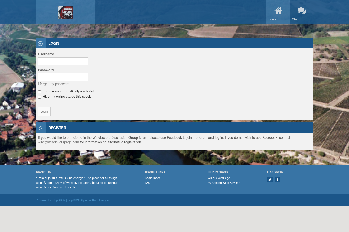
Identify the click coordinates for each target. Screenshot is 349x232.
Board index (152, 178)
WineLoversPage (219, 178)
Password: (46, 70)
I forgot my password (54, 83)
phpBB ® (59, 200)
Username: (46, 54)
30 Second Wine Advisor (224, 182)
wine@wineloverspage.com (58, 142)
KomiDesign (100, 200)
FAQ (147, 182)
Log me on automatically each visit (68, 91)
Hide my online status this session (68, 96)
